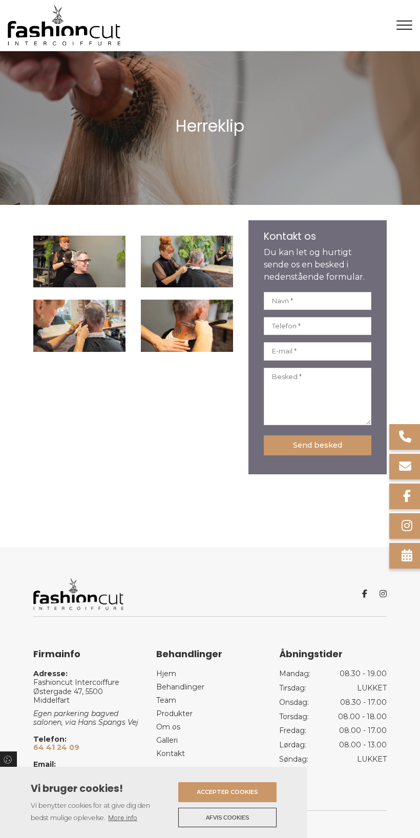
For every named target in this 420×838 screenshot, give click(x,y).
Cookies (8, 759)
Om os (168, 726)
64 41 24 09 (56, 747)
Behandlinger (180, 686)
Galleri (167, 740)
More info (122, 818)
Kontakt (170, 753)
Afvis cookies (227, 817)
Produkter (174, 713)
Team (166, 700)
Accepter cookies (227, 791)
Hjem (166, 673)
